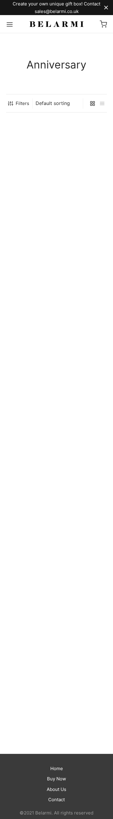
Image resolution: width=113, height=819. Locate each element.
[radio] (10, 196)
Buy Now (56, 779)
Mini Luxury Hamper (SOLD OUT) (27, 682)
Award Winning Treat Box (28, 174)
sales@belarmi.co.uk (57, 11)
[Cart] (103, 24)
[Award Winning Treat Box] (29, 142)
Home (56, 768)
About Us (56, 789)
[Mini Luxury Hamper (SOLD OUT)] (29, 446)
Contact (56, 799)
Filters (22, 103)
